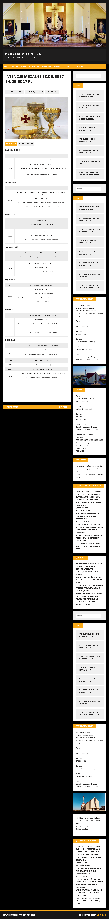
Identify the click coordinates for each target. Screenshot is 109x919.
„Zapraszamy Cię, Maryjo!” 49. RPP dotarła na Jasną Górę (89, 546)
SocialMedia (78, 66)
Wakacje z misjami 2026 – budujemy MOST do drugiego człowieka (88, 502)
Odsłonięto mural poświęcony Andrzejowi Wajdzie (87, 572)
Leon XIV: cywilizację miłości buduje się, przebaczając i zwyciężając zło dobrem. (89, 494)
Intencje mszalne (26, 144)
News (6, 66)
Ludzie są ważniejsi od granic (89, 585)
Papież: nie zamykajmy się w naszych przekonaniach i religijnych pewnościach (89, 596)
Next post (62, 407)
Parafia (15, 66)
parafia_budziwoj (35, 92)
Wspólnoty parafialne (30, 66)
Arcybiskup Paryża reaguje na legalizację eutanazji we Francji (89, 580)
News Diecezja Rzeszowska (89, 486)
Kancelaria (46, 66)
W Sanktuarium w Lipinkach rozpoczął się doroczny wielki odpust (89, 538)
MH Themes (101, 915)
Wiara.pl (82, 558)
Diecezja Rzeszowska (87, 840)
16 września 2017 (16, 92)
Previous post (13, 407)
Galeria (57, 66)
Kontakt (66, 66)
